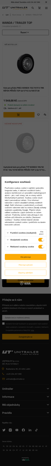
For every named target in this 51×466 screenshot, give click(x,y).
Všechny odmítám (25, 272)
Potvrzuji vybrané (26, 264)
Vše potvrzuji (25, 256)
